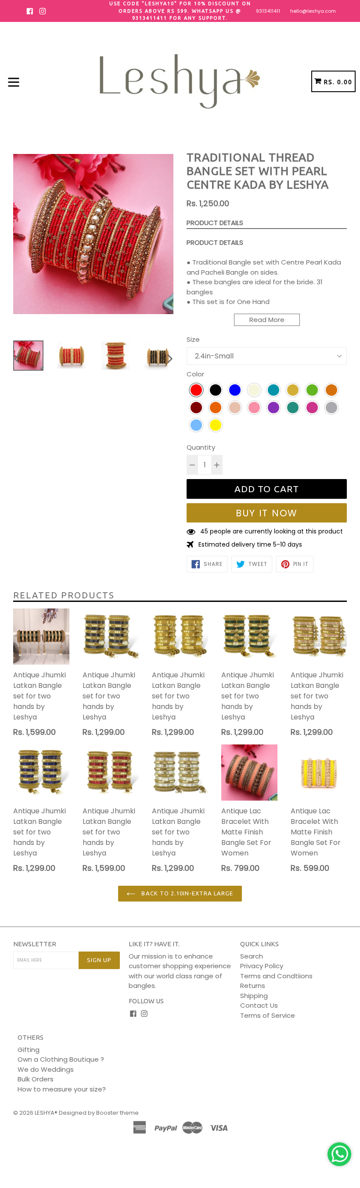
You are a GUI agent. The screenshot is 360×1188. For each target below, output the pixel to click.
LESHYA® (46, 1113)
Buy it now (267, 513)
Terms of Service (267, 1015)
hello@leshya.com (313, 10)
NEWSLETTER (34, 944)
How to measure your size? (62, 1089)
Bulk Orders (36, 1079)
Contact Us (259, 1005)
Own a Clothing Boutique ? (61, 1059)
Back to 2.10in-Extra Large (186, 893)
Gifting (29, 1049)
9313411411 (268, 10)
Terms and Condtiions (276, 975)
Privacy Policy (261, 965)
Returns (252, 985)
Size (193, 339)
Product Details (215, 222)
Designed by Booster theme (99, 1113)
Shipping (254, 995)
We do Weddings (46, 1069)
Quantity (201, 447)
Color (195, 374)
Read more (266, 319)
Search (251, 956)
